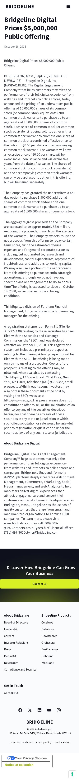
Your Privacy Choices (31, 758)
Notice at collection (19, 765)
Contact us (40, 584)
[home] (22, 6)
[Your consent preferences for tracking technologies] (72, 774)
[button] (68, 6)
